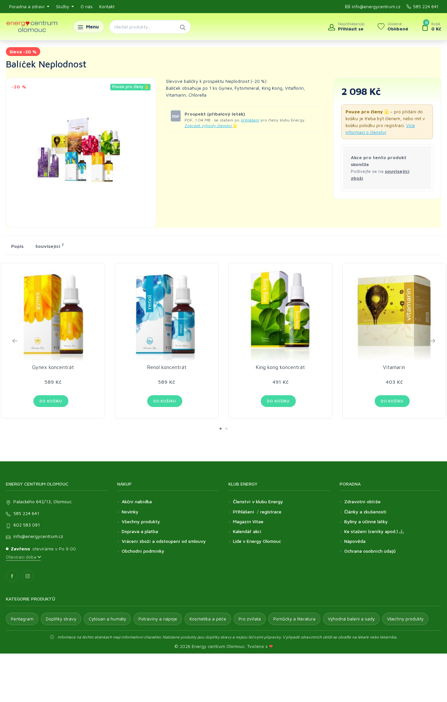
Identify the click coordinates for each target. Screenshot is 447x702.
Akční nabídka (137, 501)
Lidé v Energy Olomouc (257, 541)
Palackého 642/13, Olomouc (42, 501)
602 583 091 (26, 524)
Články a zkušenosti (365, 511)
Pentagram (22, 618)
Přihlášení (243, 511)
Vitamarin (394, 367)
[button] (221, 429)
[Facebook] (12, 576)
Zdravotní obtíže (362, 501)
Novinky (130, 511)
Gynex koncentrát (53, 367)
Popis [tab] (17, 246)
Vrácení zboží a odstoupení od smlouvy (164, 541)
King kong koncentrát (280, 367)
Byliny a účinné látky (366, 521)
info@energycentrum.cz (376, 6)
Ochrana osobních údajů (370, 551)
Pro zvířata (250, 618)
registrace (270, 511)
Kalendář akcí (247, 531)
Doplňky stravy (61, 618)
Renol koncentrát (167, 367)
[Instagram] (27, 576)
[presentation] (15, 340)
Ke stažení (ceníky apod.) (371, 531)
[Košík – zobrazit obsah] (431, 27)
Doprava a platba (140, 531)
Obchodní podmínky (143, 551)
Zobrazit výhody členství (209, 125)
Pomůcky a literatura (294, 618)
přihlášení (250, 120)
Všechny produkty (141, 521)
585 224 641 (425, 6)
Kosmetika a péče (207, 618)
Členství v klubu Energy (258, 501)
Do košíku (51, 400)
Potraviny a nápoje (157, 618)
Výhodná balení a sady (351, 618)
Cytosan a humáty (107, 618)
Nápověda (355, 541)
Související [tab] (49, 246)
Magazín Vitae (248, 521)
